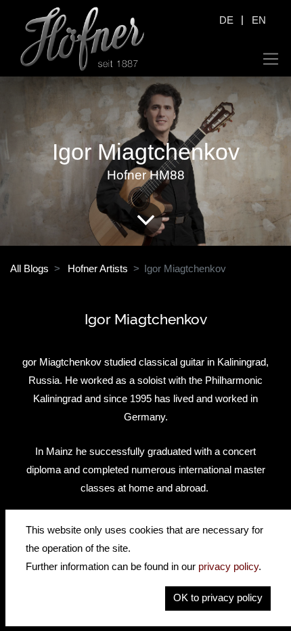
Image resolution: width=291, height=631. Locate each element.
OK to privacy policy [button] (218, 597)
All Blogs (29, 268)
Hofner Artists (98, 268)
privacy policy (228, 566)
